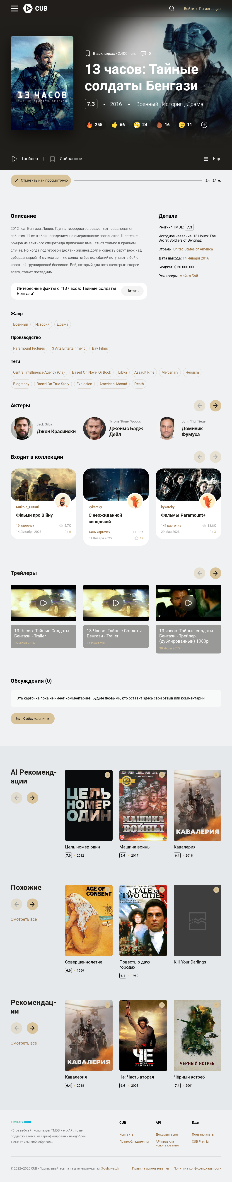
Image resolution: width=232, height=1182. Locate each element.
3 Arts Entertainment (68, 348)
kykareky (95, 507)
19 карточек (25, 526)
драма (195, 104)
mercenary (170, 372)
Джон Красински (56, 431)
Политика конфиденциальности (197, 1168)
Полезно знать (203, 1134)
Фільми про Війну (34, 515)
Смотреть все (24, 919)
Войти (189, 8)
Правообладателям (134, 1141)
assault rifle (144, 372)
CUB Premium (201, 1141)
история (172, 104)
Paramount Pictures (29, 348)
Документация (167, 1134)
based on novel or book (91, 372)
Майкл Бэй (188, 276)
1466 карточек (99, 532)
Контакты (126, 1134)
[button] (215, 405)
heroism (192, 372)
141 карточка (171, 526)
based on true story (53, 384)
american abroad (113, 384)
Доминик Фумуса (192, 431)
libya (122, 372)
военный (147, 104)
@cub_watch (110, 1168)
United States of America (193, 249)
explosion (84, 384)
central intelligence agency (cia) (39, 372)
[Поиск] (172, 9)
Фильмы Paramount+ (183, 515)
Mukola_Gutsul (27, 507)
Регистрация (210, 8)
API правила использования (167, 1143)
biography (21, 384)
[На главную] (35, 8)
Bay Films (100, 348)
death (139, 384)
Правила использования (150, 1168)
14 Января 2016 (196, 258)
